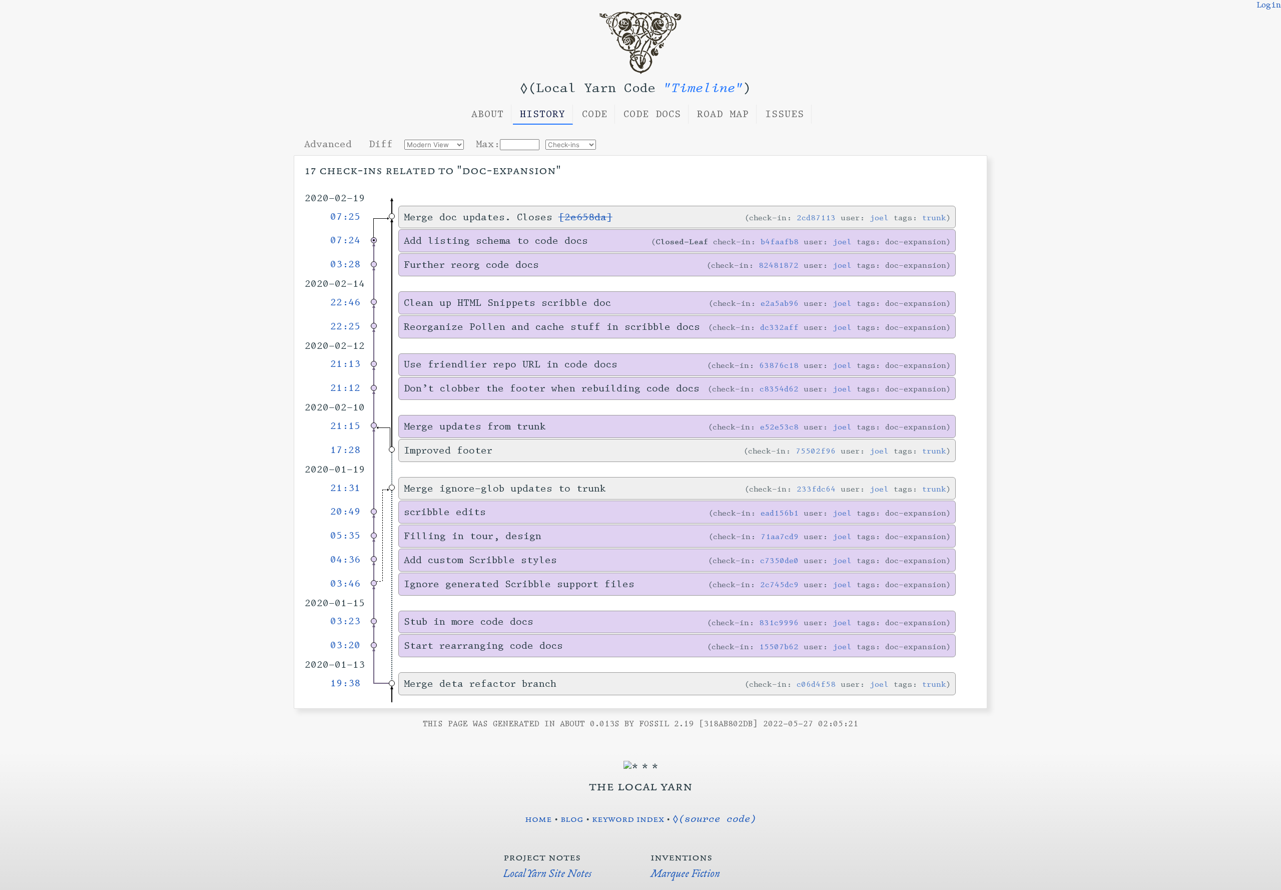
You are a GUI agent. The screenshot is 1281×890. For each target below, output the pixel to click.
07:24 (345, 240)
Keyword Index (628, 818)
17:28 (345, 450)
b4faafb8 (780, 241)
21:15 (345, 426)
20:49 (345, 512)
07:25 (345, 217)
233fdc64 (816, 489)
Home (538, 818)
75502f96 (816, 451)
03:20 (345, 645)
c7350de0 (779, 560)
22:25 (345, 326)
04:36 (345, 560)
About (487, 114)
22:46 (345, 302)
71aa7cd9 (780, 536)
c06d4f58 (816, 684)
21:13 (345, 364)
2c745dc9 (779, 584)
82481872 (779, 265)
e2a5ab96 (780, 303)
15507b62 (779, 646)
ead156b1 (780, 513)
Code (594, 114)
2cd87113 (816, 217)
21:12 (345, 388)
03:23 (345, 621)
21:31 (345, 488)
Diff (381, 144)
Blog (571, 818)
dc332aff (779, 327)
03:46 (345, 584)
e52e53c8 (779, 426)
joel (879, 217)
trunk (934, 217)
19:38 (345, 683)
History (542, 114)
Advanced (328, 144)
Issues (784, 114)
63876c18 (779, 365)
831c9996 (779, 622)
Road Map (723, 114)
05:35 (345, 536)
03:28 (345, 264)
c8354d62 (779, 388)
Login (1268, 5)
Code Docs (652, 114)
